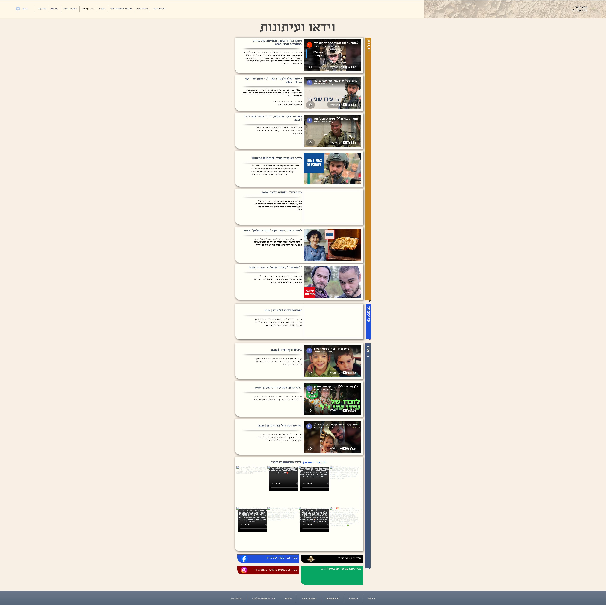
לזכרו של (581, 7)
